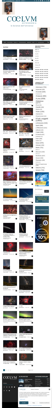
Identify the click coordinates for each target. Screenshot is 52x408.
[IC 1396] (26, 300)
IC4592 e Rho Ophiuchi (8, 166)
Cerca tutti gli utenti (38, 194)
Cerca (47, 191)
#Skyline (39, 109)
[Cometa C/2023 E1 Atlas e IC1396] (26, 357)
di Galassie (40, 134)
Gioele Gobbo (5, 272)
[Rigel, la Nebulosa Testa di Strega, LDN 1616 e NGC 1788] (10, 176)
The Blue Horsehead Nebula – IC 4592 (26, 149)
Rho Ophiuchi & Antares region (24, 87)
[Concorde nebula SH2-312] (26, 160)
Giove (40, 143)
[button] (49, 389)
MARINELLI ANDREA (22, 59)
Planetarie (40, 160)
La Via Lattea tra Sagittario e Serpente (10, 215)
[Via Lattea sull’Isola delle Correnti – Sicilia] (10, 66)
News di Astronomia (38, 383)
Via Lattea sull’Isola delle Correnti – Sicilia (9, 71)
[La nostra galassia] (10, 264)
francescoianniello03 (7, 89)
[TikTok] (44, 1)
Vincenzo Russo (6, 200)
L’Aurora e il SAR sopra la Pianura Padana (25, 253)
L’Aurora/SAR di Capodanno (25, 181)
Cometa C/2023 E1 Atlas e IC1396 (25, 362)
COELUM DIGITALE (22, 42)
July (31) (36, 53)
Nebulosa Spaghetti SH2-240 (9, 348)
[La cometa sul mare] (10, 193)
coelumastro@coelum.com (8, 384)
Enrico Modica (5, 59)
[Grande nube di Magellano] (10, 357)
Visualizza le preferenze (44, 402)
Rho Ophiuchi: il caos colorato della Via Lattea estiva (25, 72)
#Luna (40, 98)
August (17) (37, 51)
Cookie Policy (29, 405)
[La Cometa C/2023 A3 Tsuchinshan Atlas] (26, 193)
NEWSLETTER (18, 0)
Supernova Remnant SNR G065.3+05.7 (9, 87)
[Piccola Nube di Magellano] (26, 344)
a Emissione (42, 123)
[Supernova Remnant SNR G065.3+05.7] (10, 82)
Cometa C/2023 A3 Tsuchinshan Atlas (23, 234)
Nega (34, 402)
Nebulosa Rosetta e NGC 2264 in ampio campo (9, 117)
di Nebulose (39, 136)
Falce (39, 138)
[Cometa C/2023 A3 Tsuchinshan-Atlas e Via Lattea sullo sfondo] (26, 210)
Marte (39, 147)
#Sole (40, 111)
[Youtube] (48, 1)
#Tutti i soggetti (42, 119)
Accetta (23, 402)
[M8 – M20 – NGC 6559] (26, 127)
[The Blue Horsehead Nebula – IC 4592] (26, 142)
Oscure (39, 158)
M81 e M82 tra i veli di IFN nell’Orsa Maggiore (9, 102)
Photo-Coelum (37, 379)
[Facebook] (34, 1)
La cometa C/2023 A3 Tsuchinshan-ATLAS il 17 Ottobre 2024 (8, 235)
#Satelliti (40, 107)
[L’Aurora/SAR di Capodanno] (26, 176)
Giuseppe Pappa (22, 350)
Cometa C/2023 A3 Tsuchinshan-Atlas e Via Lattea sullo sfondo (24, 217)
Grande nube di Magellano (9, 362)
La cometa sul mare (7, 199)
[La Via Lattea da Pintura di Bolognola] (26, 264)
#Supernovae (41, 116)
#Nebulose (39, 102)
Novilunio (40, 155)
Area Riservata (41, 42)
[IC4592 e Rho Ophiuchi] (10, 160)
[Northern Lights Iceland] (10, 314)
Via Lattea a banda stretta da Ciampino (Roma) (26, 102)
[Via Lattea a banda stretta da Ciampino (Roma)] (26, 97)
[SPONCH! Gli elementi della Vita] (21, 381)
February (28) (37, 65)
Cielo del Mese (38, 384)
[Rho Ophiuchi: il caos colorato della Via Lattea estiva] (26, 66)
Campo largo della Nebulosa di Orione (25, 335)
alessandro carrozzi (7, 184)
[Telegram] (42, 1)
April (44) (36, 60)
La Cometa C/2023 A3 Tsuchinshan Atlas (24, 199)
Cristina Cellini (6, 168)
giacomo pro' (5, 133)
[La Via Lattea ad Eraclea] (26, 283)
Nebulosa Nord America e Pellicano (25, 117)
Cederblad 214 (6, 252)
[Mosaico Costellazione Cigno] (26, 53)
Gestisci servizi (22, 399)
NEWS (5, 42)
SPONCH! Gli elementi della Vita (28, 380)
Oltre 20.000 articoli (38, 189)
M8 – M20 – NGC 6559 (24, 133)
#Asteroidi (40, 89)
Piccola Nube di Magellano (25, 348)
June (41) (37, 56)
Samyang (4, 56)
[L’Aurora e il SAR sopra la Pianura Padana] (26, 246)
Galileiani (38, 140)
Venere (40, 170)
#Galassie (41, 96)
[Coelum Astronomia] (21, 21)
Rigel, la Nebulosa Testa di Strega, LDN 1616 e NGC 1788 (10, 182)
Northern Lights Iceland (8, 319)
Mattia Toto (5, 104)
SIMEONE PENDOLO (22, 74)
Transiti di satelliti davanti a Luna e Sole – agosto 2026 (28, 385)
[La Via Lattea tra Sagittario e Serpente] (10, 209)
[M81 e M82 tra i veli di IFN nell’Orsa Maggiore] (10, 97)
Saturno (40, 168)
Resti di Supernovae (41, 164)
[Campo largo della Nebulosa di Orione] (26, 329)
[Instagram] (36, 1)
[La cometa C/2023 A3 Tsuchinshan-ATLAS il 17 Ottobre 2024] (10, 228)
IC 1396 (21, 306)
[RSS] (38, 1)
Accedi (4, 0)
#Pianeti (38, 105)
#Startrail (39, 114)
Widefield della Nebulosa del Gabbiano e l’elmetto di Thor (9, 335)
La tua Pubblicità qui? (10, 0)
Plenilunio (38, 162)
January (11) (37, 67)
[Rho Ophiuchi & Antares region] (26, 82)
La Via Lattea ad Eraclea (24, 291)
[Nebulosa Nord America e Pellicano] (26, 111)
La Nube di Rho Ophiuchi (8, 306)
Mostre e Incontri (38, 381)
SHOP (33, 42)
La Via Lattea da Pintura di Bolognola (25, 270)
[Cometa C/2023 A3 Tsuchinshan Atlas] (26, 228)
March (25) (37, 62)
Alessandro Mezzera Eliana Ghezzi (9, 321)
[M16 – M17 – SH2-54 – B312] (10, 127)
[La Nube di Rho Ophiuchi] (10, 300)
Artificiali (39, 130)
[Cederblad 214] (10, 247)
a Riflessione (41, 127)
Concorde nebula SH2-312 (25, 166)
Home (4, 45)
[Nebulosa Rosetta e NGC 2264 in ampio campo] (10, 111)
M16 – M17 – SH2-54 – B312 (9, 131)
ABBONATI (29, 42)
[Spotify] (40, 1)
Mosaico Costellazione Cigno (26, 58)
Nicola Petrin (21, 292)
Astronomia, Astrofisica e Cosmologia (42, 386)
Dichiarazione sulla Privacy (37, 405)
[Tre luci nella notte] (10, 53)
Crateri (39, 132)
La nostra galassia (7, 270)
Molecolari (38, 153)
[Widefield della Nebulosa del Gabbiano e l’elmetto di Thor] (10, 329)
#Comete (41, 92)
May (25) (36, 58)
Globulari (40, 145)
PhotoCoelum (9, 42)
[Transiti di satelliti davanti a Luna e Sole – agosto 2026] (21, 386)
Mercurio (40, 151)
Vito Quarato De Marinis (23, 118)
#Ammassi (41, 87)
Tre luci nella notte (7, 58)
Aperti (39, 125)
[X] (46, 1)
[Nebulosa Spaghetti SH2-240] (10, 344)
